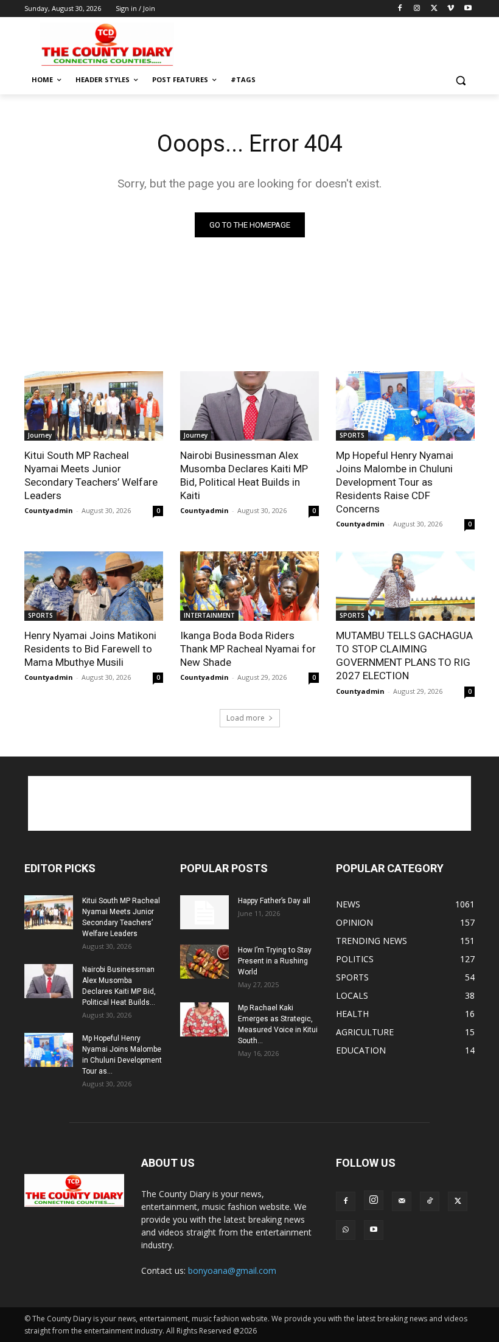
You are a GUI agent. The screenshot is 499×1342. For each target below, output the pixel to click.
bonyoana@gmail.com (232, 1270)
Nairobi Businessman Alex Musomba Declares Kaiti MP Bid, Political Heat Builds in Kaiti (244, 475)
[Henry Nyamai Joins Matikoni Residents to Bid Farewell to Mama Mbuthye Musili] (93, 586)
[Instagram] (417, 9)
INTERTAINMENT (209, 615)
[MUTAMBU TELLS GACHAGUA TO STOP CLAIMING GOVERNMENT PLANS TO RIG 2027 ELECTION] (405, 586)
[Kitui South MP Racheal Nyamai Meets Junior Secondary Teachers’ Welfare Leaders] (93, 406)
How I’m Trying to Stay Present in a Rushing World (275, 961)
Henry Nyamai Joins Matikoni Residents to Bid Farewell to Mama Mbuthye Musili (90, 648)
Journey (40, 435)
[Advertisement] (332, 43)
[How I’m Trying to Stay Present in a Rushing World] (204, 962)
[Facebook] (400, 9)
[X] (434, 9)
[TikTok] (429, 1201)
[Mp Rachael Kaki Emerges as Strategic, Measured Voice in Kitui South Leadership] (204, 1019)
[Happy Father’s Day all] (204, 912)
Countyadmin (48, 510)
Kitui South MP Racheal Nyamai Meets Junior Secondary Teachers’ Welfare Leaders (91, 475)
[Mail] (401, 1201)
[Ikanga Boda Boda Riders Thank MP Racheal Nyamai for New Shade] (249, 586)
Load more (245, 718)
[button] (460, 80)
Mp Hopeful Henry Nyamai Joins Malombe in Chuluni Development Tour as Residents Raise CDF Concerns (394, 482)
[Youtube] (468, 9)
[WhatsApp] (345, 1230)
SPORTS (352, 435)
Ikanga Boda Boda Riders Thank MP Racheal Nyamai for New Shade (248, 648)
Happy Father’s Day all (274, 900)
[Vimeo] (451, 9)
